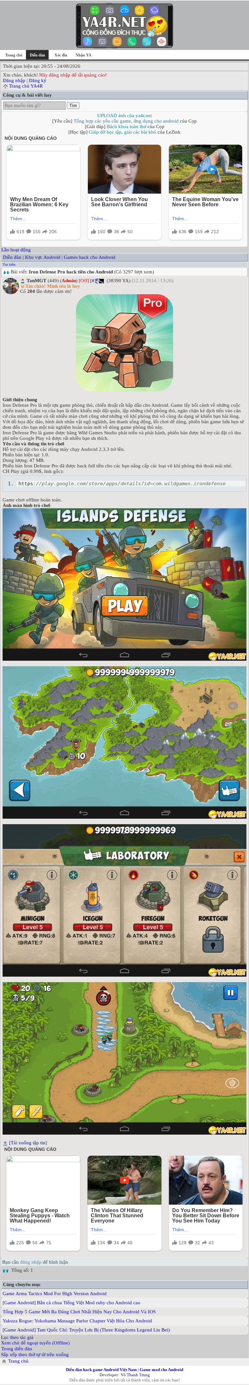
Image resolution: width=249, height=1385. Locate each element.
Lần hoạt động (16, 249)
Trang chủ (13, 55)
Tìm (73, 105)
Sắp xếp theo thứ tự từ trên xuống (35, 1354)
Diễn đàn (12, 257)
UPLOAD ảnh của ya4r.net (124, 115)
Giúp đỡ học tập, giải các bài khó (122, 132)
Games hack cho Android (89, 257)
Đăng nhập (14, 80)
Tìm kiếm (9, 264)
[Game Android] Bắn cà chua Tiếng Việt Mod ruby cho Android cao (71, 1302)
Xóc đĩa (60, 55)
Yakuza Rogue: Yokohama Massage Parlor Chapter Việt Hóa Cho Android (77, 1320)
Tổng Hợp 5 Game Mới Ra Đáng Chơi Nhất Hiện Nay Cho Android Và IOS (79, 1311)
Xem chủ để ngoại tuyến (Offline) (35, 1342)
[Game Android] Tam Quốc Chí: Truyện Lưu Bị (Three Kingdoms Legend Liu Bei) (86, 1329)
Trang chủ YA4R (26, 86)
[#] (93, 280)
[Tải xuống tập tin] (28, 1142)
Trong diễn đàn (16, 1348)
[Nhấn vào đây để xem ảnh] (124, 342)
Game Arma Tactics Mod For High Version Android (55, 1293)
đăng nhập (31, 1262)
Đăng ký (37, 80)
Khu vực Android (42, 257)
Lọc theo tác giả (17, 1337)
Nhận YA (83, 55)
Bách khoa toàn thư (126, 126)
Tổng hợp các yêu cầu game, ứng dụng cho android (126, 121)
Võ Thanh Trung (135, 1374)
